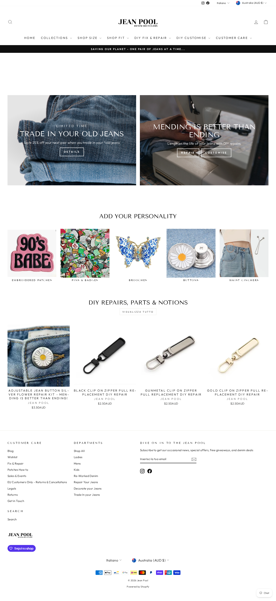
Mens (77, 463)
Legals (12, 488)
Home (29, 38)
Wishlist (12, 457)
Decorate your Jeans (88, 488)
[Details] (72, 140)
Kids (76, 469)
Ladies (78, 457)
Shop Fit (116, 38)
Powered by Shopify (138, 586)
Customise (216, 152)
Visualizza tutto (138, 311)
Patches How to (18, 469)
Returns (13, 494)
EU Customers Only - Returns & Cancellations (37, 482)
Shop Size (88, 38)
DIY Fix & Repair (151, 38)
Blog (11, 451)
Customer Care (232, 38)
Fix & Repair (15, 463)
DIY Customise (191, 38)
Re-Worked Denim (86, 476)
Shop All (79, 451)
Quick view (39, 382)
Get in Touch (16, 501)
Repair (188, 152)
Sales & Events (17, 476)
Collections (55, 38)
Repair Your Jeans (86, 482)
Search (12, 519)
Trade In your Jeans (87, 494)
